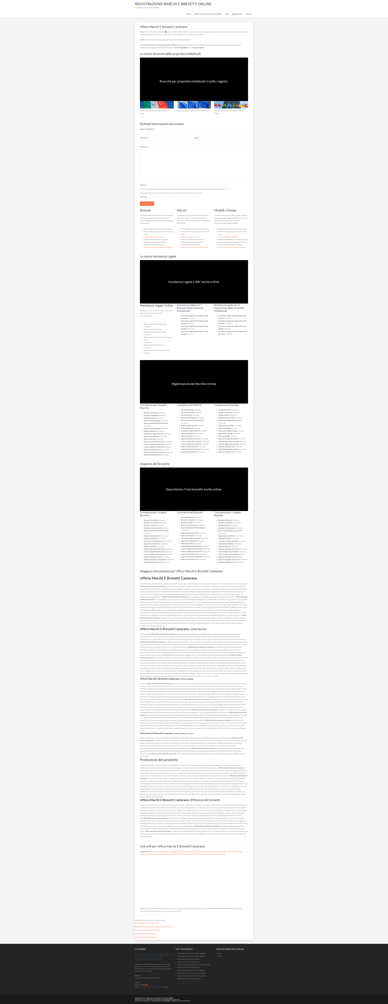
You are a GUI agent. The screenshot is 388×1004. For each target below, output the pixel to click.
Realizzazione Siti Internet (143, 1001)
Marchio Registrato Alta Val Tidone (147, 923)
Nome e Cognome (147, 129)
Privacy (143, 185)
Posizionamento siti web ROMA (161, 1001)
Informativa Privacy (141, 999)
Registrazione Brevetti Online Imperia (188, 962)
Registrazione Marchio (168, 854)
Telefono (144, 138)
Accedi (177, 999)
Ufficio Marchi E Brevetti (202, 854)
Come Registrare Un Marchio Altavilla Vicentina (191, 953)
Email (197, 138)
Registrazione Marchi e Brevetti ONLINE (173, 3)
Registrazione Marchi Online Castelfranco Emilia (191, 976)
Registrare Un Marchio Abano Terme (147, 930)
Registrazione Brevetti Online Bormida (189, 979)
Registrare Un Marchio (197, 851)
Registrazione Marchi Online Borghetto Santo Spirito (153, 927)
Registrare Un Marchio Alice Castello (188, 959)
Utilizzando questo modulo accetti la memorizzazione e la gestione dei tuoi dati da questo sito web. (172, 193)
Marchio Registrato (156, 851)
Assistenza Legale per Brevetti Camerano (158, 247)
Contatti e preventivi (218, 854)
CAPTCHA (143, 197)
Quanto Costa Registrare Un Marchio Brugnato (191, 970)
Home (219, 953)
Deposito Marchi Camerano (190, 237)
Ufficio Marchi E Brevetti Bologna (146, 937)
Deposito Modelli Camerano (228, 237)
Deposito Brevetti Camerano (154, 237)
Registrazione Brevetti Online (216, 851)
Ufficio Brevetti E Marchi (185, 854)
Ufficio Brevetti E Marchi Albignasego (188, 967)
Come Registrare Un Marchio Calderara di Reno (191, 973)
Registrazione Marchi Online (150, 854)
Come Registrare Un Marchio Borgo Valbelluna (191, 956)
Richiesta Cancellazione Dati (155, 999)
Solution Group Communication (180, 1001)
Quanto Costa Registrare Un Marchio (176, 851)
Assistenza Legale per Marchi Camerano (195, 247)
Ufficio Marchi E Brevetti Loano (145, 934)
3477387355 (144, 985)
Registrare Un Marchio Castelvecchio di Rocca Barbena (193, 965)
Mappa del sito (169, 999)
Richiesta (144, 147)
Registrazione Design (234, 851)
